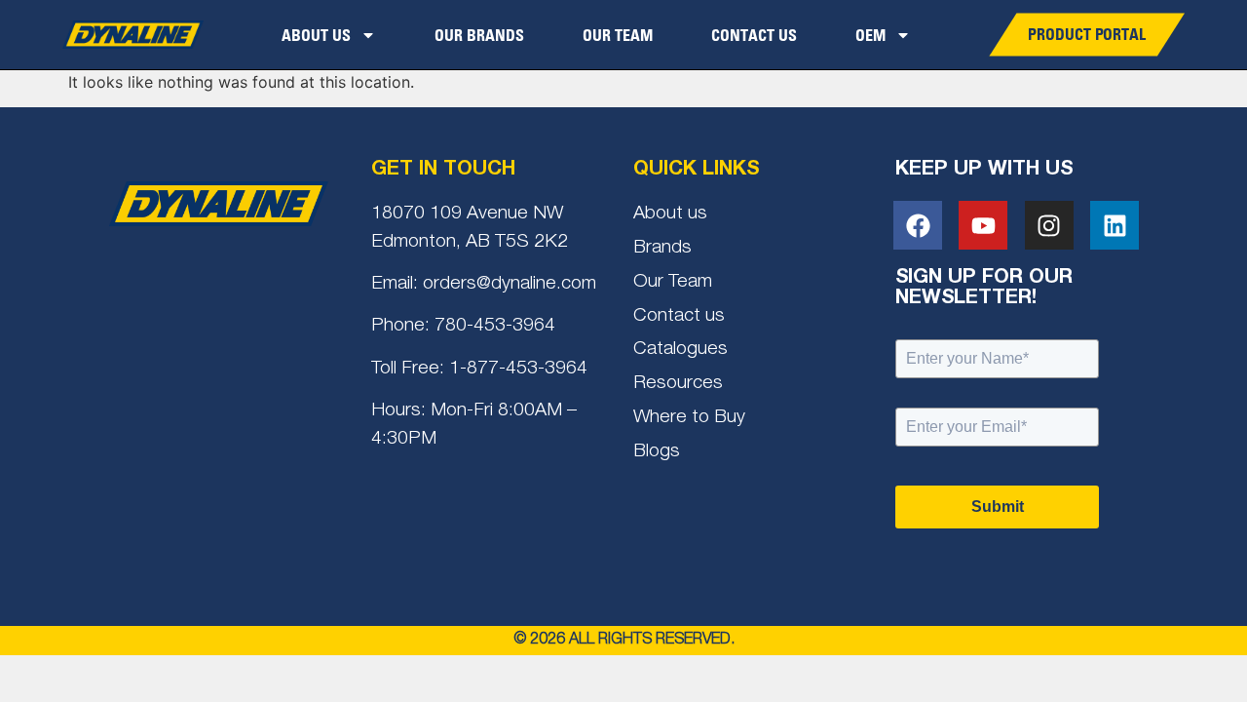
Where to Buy (689, 418)
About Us (316, 35)
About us (670, 214)
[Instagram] (1049, 225)
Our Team (618, 35)
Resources (678, 383)
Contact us (679, 316)
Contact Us (754, 35)
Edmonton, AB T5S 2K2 (469, 242)
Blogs (656, 452)
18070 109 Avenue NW (467, 214)
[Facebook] (917, 225)
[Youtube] (983, 225)
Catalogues (680, 349)
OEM (870, 35)
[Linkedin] (1114, 225)
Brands (662, 248)
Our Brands (479, 35)
